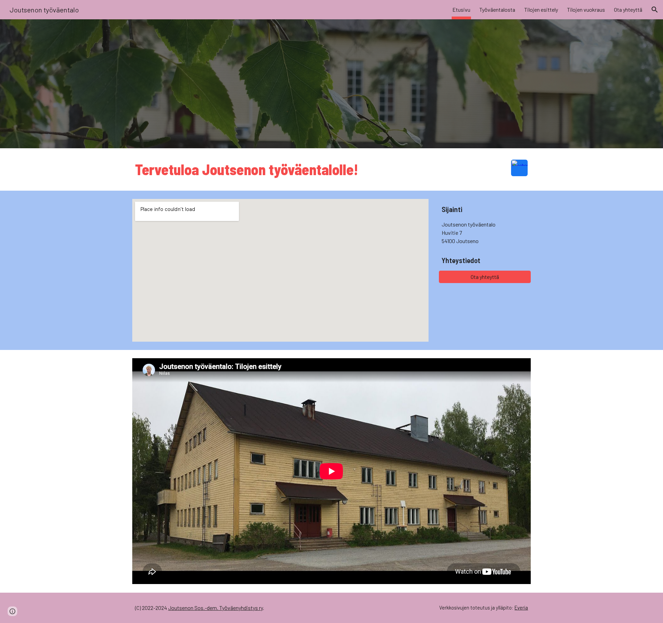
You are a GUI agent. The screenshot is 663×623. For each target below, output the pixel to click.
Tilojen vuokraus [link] (586, 9)
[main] (314, 169)
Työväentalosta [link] (497, 9)
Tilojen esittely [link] (541, 9)
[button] (654, 9)
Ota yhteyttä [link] (628, 9)
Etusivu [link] (461, 9)
